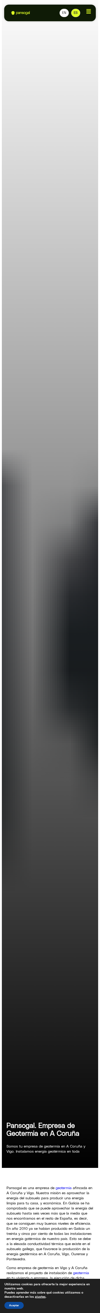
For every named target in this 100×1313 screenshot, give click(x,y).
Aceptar (14, 1305)
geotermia (63, 1188)
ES (76, 13)
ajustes (40, 1297)
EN (64, 13)
